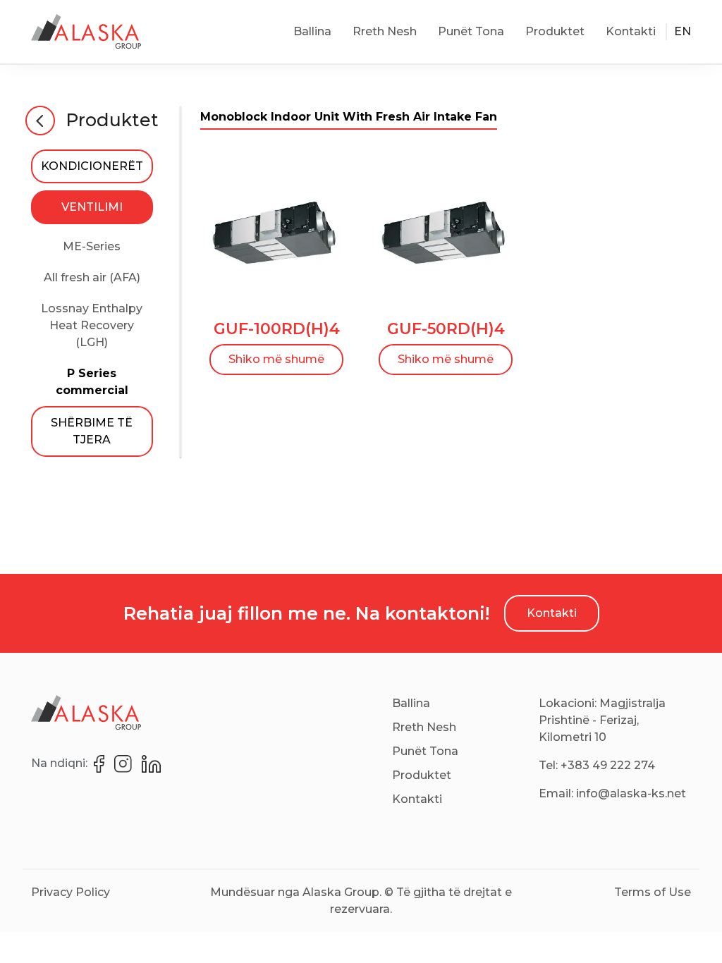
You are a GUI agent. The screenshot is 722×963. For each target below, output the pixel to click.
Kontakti (631, 31)
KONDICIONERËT (92, 166)
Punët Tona (471, 31)
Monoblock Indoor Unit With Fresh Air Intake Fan (348, 116)
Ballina (312, 31)
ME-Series (92, 246)
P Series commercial (92, 382)
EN (682, 31)
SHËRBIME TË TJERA (92, 431)
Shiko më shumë (276, 359)
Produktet (555, 31)
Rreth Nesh (385, 31)
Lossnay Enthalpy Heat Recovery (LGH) (91, 325)
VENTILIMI (92, 207)
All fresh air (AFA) (92, 277)
